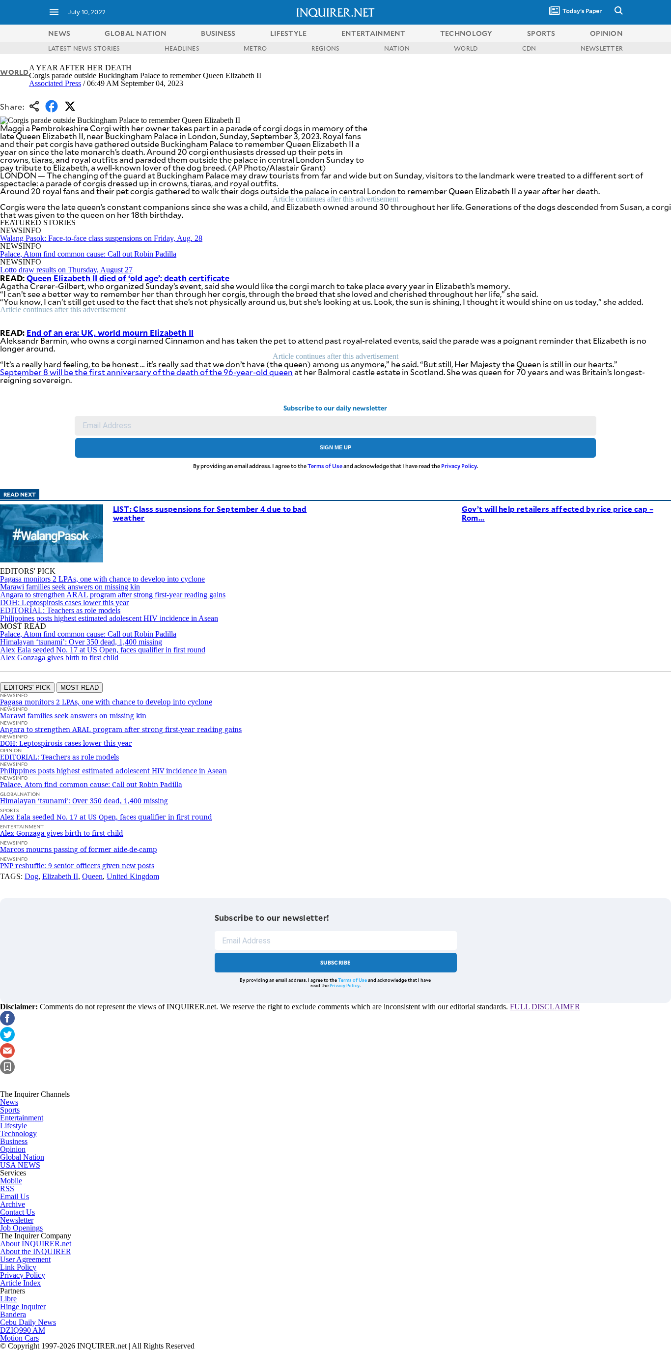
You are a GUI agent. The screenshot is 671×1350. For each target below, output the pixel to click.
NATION (397, 48)
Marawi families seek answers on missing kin (70, 587)
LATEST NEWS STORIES (84, 48)
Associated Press (55, 83)
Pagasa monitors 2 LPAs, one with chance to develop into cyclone (102, 579)
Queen (92, 876)
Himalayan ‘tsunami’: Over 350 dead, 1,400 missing (81, 642)
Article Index (20, 1283)
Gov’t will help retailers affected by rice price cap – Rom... (557, 513)
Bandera (13, 1314)
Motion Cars (19, 1338)
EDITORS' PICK (27, 687)
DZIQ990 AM (22, 1330)
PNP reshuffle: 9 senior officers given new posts (77, 865)
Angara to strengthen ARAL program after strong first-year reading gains (112, 594)
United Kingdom (133, 876)
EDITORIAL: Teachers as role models (60, 610)
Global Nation (22, 1157)
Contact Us (17, 1212)
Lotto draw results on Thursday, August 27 (66, 269)
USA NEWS (20, 1165)
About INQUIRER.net (35, 1243)
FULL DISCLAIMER (545, 1006)
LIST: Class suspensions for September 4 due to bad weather (210, 513)
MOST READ (79, 687)
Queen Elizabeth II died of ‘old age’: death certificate (128, 277)
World (14, 72)
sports (541, 33)
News (59, 33)
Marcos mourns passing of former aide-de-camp (78, 849)
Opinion (13, 1149)
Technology (18, 1133)
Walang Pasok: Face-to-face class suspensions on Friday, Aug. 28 (101, 238)
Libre (8, 1298)
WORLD (465, 48)
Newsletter (16, 1220)
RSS (7, 1188)
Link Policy (18, 1267)
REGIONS (325, 48)
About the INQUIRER (35, 1251)
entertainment (373, 33)
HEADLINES (182, 48)
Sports (10, 1110)
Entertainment (21, 1118)
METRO (255, 48)
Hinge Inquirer (23, 1306)
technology (466, 33)
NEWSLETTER (602, 48)
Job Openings (21, 1228)
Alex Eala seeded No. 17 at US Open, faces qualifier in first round (102, 650)
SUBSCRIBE (335, 962)
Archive (12, 1204)
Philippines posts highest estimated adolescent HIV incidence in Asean (109, 618)
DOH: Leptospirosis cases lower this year (64, 602)
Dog (31, 876)
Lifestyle (13, 1125)
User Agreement (25, 1259)
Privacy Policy (459, 466)
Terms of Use (325, 466)
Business (14, 1141)
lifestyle (288, 33)
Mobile (11, 1180)
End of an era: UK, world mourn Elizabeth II (110, 332)
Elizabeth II (60, 876)
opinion (606, 33)
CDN (529, 48)
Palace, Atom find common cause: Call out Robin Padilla (88, 254)
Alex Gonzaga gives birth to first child (59, 657)
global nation (136, 33)
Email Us (14, 1196)
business (218, 33)
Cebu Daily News (28, 1322)
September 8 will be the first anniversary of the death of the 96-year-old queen (146, 372)
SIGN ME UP (335, 447)
